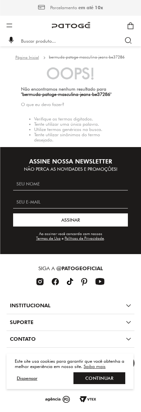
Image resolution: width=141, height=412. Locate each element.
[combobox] (75, 41)
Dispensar (27, 378)
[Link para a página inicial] (27, 57)
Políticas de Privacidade (84, 238)
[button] (11, 40)
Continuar (99, 378)
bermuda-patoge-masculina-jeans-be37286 (87, 56)
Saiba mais (95, 366)
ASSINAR (70, 220)
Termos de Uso (48, 238)
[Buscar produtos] (129, 41)
